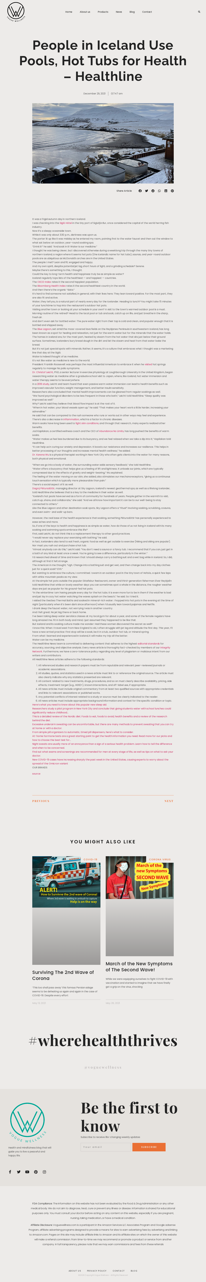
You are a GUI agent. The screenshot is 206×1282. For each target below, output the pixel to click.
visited (148, 364)
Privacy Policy (97, 1270)
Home (68, 12)
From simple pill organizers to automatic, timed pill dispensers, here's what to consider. (83, 732)
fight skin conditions (87, 423)
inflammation (71, 419)
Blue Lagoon (44, 329)
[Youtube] (27, 1172)
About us (85, 12)
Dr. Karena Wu (40, 454)
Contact (147, 12)
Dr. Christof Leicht (42, 372)
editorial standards (149, 643)
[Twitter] (19, 1172)
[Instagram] (44, 1172)
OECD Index (44, 282)
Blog (132, 12)
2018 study (43, 384)
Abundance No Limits (111, 431)
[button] (199, 12)
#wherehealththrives (103, 1040)
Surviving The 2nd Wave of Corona (63, 975)
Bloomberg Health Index (51, 286)
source (36, 773)
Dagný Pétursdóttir (43, 488)
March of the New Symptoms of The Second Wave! (139, 966)
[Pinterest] (36, 1172)
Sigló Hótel (66, 223)
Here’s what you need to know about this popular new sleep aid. (69, 704)
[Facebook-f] (10, 1172)
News (119, 12)
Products (103, 12)
